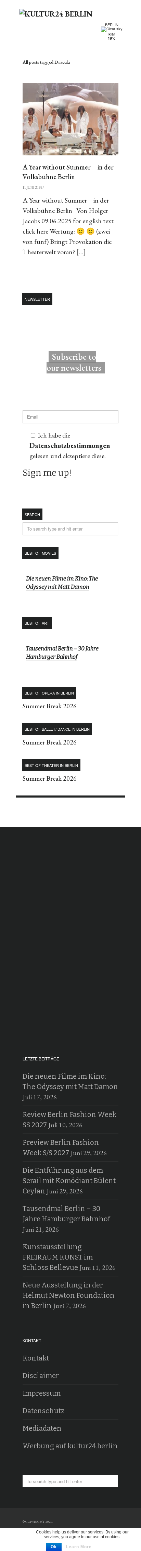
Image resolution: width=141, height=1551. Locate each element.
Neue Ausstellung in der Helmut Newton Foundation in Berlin (69, 1295)
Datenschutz (43, 1411)
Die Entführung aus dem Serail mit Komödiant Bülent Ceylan (69, 1180)
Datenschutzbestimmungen (69, 445)
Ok (54, 1546)
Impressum (42, 1393)
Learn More (79, 1546)
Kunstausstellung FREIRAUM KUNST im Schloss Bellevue (58, 1257)
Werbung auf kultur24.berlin (70, 1446)
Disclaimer (41, 1376)
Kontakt (36, 1358)
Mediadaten (42, 1428)
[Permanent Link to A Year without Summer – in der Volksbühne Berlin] (70, 119)
